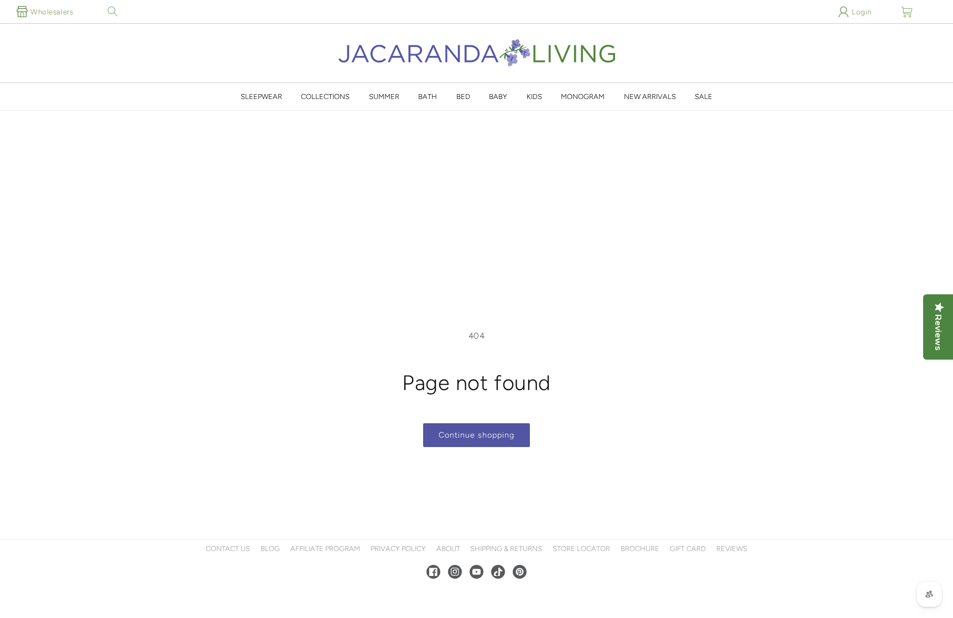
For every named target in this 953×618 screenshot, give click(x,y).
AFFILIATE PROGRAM (325, 548)
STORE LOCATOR (581, 548)
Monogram (583, 96)
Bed (463, 96)
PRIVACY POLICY (398, 548)
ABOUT (448, 548)
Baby (498, 96)
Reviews (731, 548)
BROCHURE (640, 548)
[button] (112, 11)
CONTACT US (228, 548)
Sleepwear (261, 96)
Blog (270, 548)
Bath (427, 96)
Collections (325, 96)
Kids (534, 96)
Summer (384, 96)
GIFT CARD (688, 548)
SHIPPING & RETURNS (506, 548)
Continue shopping (476, 435)
